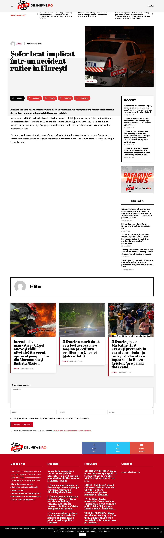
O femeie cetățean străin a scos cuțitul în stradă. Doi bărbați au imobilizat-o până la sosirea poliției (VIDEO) (137, 151)
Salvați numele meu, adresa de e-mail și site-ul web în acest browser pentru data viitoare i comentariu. (51, 418)
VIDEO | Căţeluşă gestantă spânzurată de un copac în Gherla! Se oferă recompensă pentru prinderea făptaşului (99, 489)
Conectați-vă (117, 443)
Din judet (91, 81)
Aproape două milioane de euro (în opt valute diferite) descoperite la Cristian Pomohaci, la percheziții (137, 251)
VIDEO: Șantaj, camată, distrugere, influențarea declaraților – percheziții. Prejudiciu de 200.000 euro (137, 263)
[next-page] (152, 14)
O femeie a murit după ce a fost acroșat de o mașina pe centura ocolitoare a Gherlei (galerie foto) (94, 14)
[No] (161, 532)
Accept (82, 535)
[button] (150, 5)
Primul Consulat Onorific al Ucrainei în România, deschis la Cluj (135, 226)
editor (19, 44)
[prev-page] (37, 14)
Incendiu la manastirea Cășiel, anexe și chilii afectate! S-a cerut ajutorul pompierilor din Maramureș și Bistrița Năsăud (56, 15)
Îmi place (94, 443)
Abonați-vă (141, 443)
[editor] (13, 43)
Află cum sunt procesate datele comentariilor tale (72, 431)
